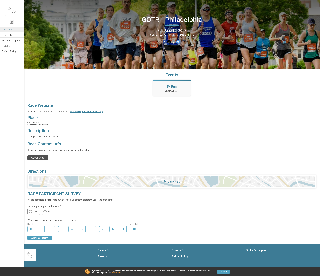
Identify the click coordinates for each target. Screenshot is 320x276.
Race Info (7, 29)
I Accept (223, 271)
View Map (174, 181)
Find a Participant (11, 40)
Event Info (7, 35)
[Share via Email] (173, 42)
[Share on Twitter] (169, 42)
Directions (188, 35)
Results (6, 46)
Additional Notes (39, 238)
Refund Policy (9, 51)
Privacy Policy (116, 273)
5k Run (172, 86)
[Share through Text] (178, 42)
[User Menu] (12, 22)
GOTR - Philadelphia (172, 20)
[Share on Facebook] (165, 42)
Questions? (37, 157)
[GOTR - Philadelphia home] (11, 10)
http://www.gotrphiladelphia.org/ (86, 111)
